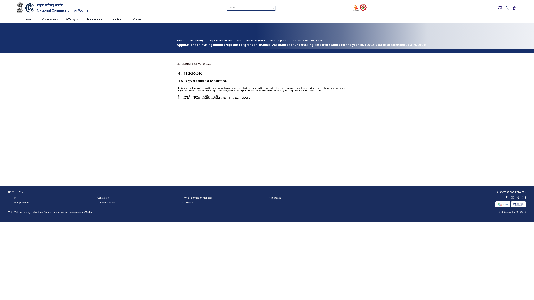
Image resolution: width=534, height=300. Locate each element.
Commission (49, 19)
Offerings (71, 19)
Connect (138, 19)
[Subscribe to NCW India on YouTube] (512, 197)
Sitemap (188, 202)
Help (13, 197)
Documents (93, 19)
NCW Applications (20, 202)
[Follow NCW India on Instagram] (524, 197)
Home (27, 19)
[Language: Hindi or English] (507, 7)
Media (115, 19)
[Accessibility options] (514, 8)
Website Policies (106, 202)
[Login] (499, 8)
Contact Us (103, 197)
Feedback (276, 197)
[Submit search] (272, 7)
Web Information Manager (198, 197)
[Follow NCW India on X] (507, 197)
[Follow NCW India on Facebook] (518, 197)
